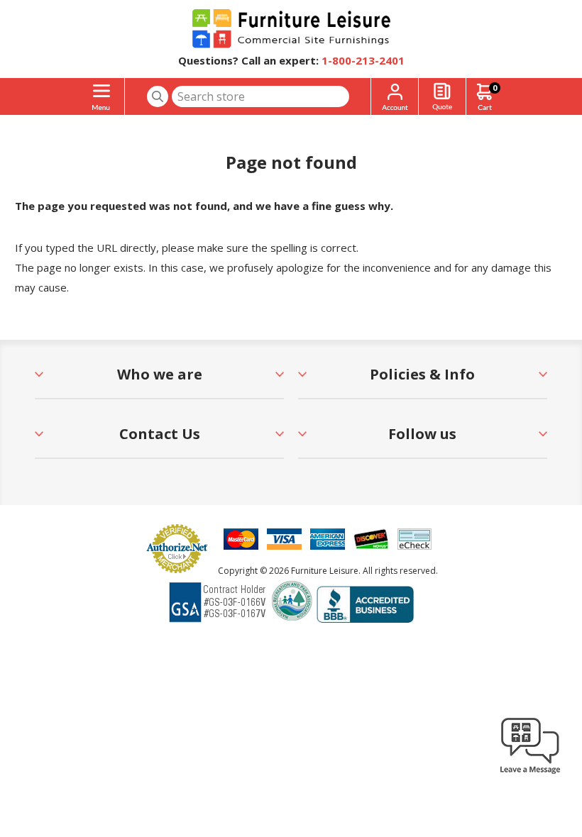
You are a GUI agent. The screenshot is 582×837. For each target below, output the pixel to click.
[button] (530, 773)
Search (157, 96)
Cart (495, 87)
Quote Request (442, 96)
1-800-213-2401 (363, 60)
